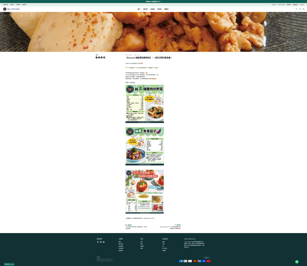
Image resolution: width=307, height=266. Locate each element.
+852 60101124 (281, 4)
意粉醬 (164, 250)
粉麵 (163, 241)
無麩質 (142, 246)
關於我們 (145, 9)
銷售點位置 (5, 4)
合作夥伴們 (18, 4)
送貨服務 (152, 9)
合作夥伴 (12, 4)
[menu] (297, 4)
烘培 (163, 244)
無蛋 (141, 244)
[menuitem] (295, 4)
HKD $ (206, 257)
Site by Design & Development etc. (105, 260)
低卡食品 (164, 248)
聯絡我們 (289, 4)
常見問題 (159, 9)
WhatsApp (274, 4)
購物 (139, 9)
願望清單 (24, 4)
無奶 (141, 241)
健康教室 (166, 9)
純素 (141, 248)
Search (98, 257)
